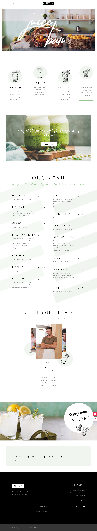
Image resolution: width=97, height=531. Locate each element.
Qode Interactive (23, 528)
